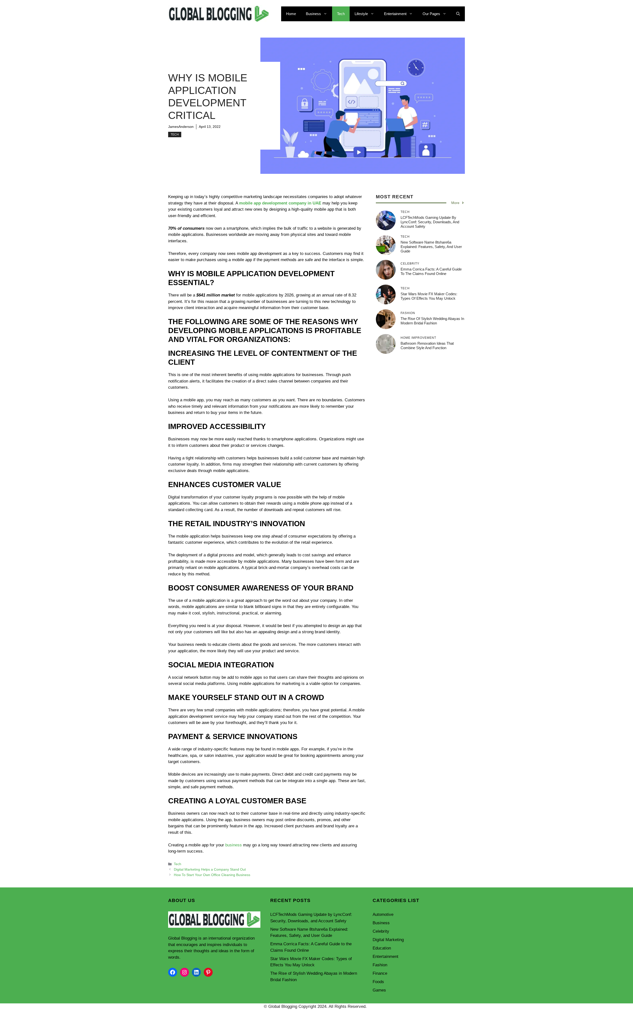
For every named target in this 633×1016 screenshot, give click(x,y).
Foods (378, 981)
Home (291, 14)
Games (379, 990)
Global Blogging (182, 938)
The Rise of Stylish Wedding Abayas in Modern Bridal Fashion (432, 320)
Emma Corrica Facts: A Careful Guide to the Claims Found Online (431, 271)
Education (382, 948)
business (233, 845)
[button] (458, 13)
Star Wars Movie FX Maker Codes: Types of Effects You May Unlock (429, 296)
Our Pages (431, 14)
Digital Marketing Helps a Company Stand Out (210, 869)
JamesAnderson (181, 127)
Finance (380, 973)
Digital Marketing (388, 939)
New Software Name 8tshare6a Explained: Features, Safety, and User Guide (431, 246)
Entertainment (395, 14)
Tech (341, 14)
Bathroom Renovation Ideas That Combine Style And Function (427, 345)
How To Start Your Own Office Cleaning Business (212, 875)
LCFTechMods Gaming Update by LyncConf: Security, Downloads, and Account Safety (430, 221)
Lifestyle (361, 14)
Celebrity (381, 931)
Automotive (383, 914)
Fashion (380, 965)
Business (313, 14)
